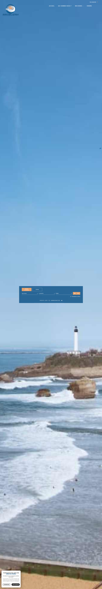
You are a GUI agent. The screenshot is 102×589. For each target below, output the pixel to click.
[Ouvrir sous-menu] (83, 6)
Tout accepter (16, 584)
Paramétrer (6, 584)
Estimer (37, 289)
